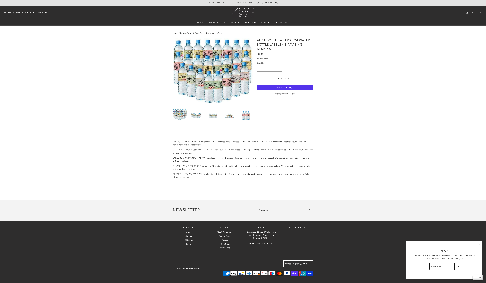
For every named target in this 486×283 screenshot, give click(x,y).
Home (175, 33)
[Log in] (472, 13)
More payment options (285, 94)
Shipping (30, 13)
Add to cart (285, 78)
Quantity (260, 63)
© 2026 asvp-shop (179, 268)
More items (282, 22)
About (7, 13)
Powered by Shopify (193, 268)
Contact (18, 13)
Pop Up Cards (232, 22)
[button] (180, 114)
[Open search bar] (467, 12)
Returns (42, 13)
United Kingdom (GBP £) (296, 264)
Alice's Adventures (208, 22)
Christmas (266, 22)
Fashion (225, 240)
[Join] (309, 210)
